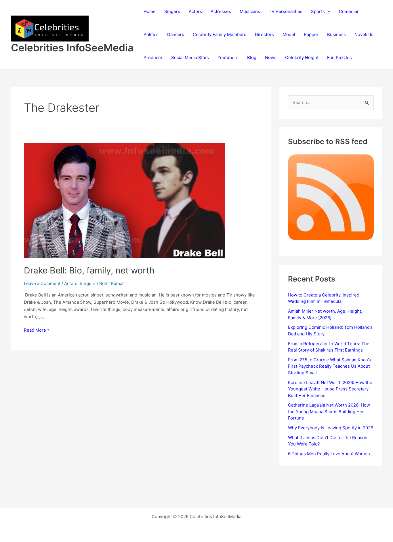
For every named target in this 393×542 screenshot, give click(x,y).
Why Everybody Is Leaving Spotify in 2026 (330, 427)
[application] (327, 11)
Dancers (175, 34)
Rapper (311, 34)
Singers (172, 11)
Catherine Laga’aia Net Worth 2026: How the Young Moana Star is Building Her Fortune (329, 411)
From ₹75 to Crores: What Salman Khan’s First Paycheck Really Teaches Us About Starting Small (329, 366)
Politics (151, 34)
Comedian (349, 11)
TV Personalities (285, 11)
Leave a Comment (42, 283)
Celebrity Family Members (219, 34)
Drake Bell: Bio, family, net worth (89, 270)
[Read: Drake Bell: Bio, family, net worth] (124, 200)
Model (289, 34)
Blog (251, 57)
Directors (264, 34)
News (270, 57)
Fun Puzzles (339, 57)
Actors (195, 11)
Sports (318, 11)
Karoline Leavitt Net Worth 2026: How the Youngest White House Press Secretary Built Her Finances (330, 389)
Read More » (36, 330)
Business (336, 34)
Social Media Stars (190, 57)
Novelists (363, 34)
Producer (153, 57)
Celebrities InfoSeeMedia (72, 47)
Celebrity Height (301, 57)
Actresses (221, 11)
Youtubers (228, 57)
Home (150, 11)
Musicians (250, 11)
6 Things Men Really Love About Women (329, 453)
